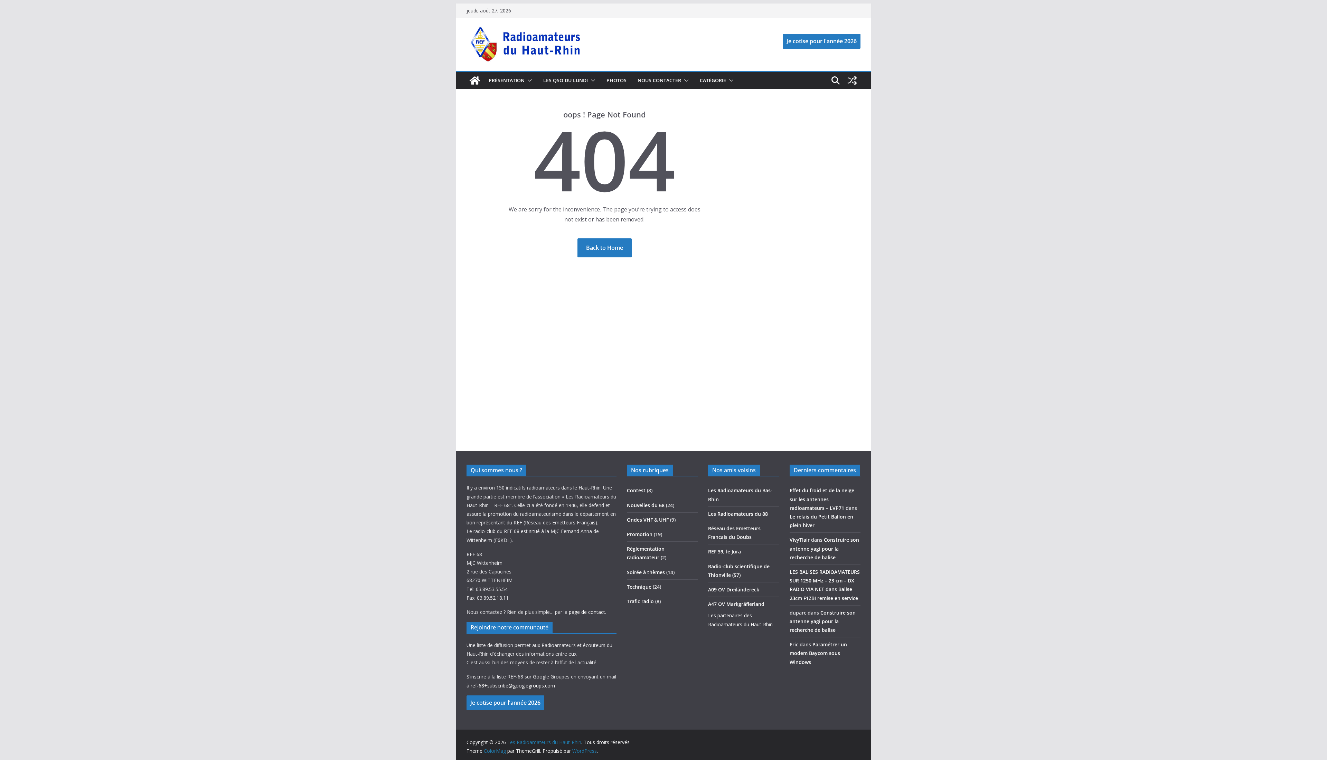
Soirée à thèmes (646, 572)
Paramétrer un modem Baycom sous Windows (818, 653)
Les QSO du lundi (565, 80)
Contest (636, 490)
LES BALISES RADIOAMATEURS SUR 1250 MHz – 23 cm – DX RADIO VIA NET (825, 580)
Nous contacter (659, 80)
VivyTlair (800, 539)
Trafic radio (640, 601)
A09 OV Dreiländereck (733, 589)
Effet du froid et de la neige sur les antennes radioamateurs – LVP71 (822, 499)
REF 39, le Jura (724, 551)
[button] (528, 80)
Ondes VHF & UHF (648, 519)
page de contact (587, 612)
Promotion (639, 534)
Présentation (507, 80)
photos (616, 80)
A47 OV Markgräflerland (736, 604)
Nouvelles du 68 (646, 505)
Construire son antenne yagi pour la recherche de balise (824, 548)
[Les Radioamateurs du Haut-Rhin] (475, 80)
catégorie (713, 80)
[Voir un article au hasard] (852, 80)
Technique (639, 586)
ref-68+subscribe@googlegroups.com (513, 685)
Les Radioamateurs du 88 (738, 514)
